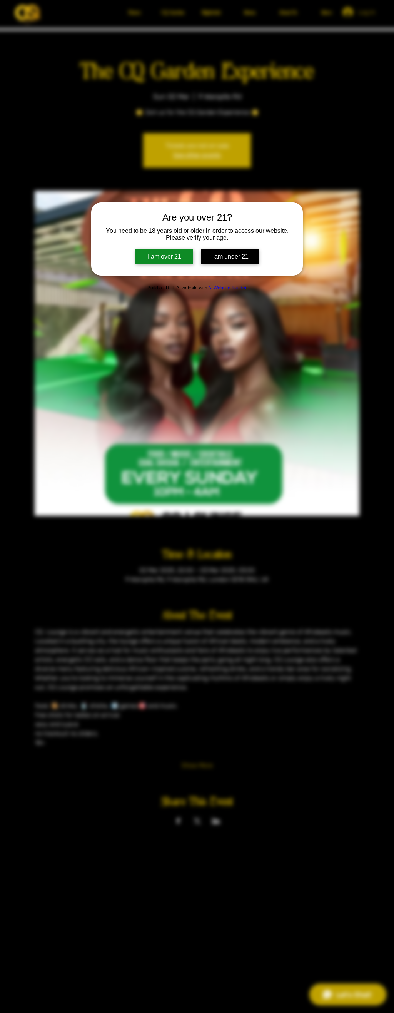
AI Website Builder (227, 288)
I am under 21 (230, 256)
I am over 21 (164, 256)
